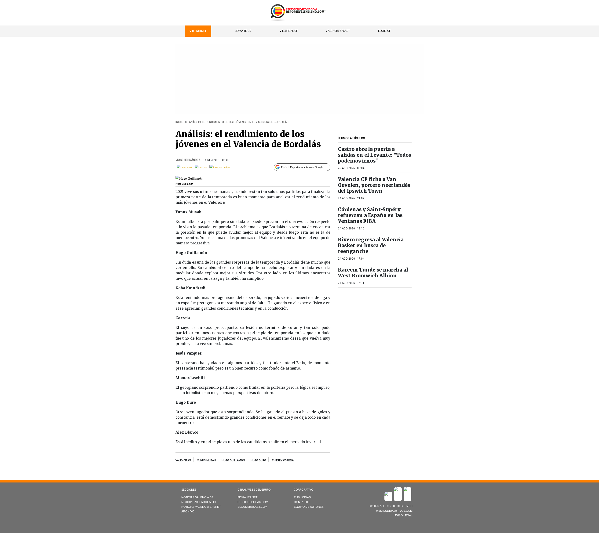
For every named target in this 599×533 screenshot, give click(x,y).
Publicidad (302, 497)
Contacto (301, 502)
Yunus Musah (206, 460)
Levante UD (243, 31)
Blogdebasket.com (252, 506)
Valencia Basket (338, 31)
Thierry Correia (283, 460)
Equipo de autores (309, 506)
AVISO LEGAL (403, 515)
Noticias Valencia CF (197, 497)
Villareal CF (289, 31)
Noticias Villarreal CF (199, 502)
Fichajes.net (247, 497)
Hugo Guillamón (233, 460)
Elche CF (384, 31)
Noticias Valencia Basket (201, 506)
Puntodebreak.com (252, 502)
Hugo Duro (258, 460)
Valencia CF (198, 31)
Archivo (187, 511)
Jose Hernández (188, 160)
